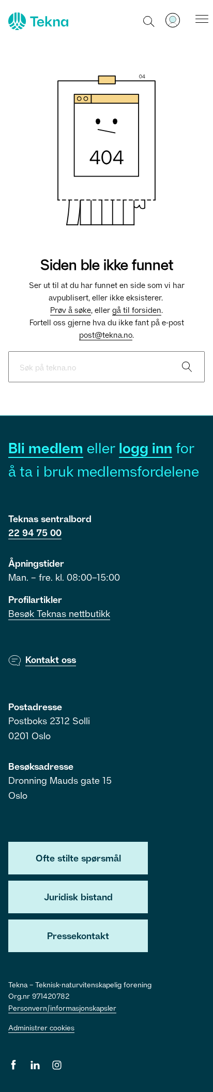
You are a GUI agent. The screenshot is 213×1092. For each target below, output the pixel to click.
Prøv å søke (70, 309)
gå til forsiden (136, 309)
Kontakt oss (50, 659)
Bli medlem (45, 447)
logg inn (145, 447)
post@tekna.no (105, 334)
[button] (149, 20)
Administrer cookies (41, 1027)
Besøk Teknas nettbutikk (59, 613)
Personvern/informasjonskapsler (62, 1007)
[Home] (37, 21)
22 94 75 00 (35, 532)
